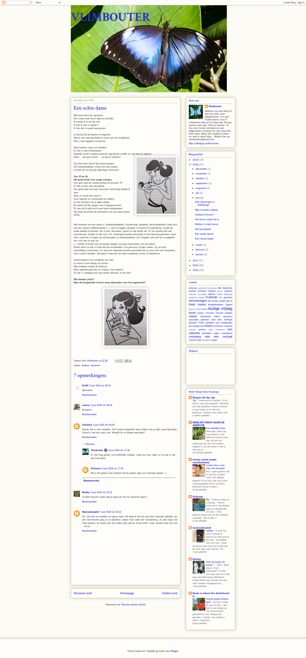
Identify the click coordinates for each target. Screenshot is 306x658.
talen (211, 330)
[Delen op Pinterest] (130, 361)
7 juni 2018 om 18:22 (110, 512)
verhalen (206, 333)
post (218, 322)
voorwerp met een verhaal (210, 336)
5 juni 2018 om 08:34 (101, 405)
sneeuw (192, 330)
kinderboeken (215, 304)
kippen (229, 304)
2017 (196, 260)
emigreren (193, 297)
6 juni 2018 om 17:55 (112, 468)
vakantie (194, 333)
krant (198, 309)
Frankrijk (211, 297)
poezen (193, 322)
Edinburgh (228, 294)
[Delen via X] (123, 361)
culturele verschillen (198, 294)
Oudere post (169, 593)
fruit (220, 297)
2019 (196, 159)
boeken (85, 365)
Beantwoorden (89, 395)
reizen (208, 325)
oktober (200, 178)
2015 (196, 270)
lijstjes (200, 313)
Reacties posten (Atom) (133, 604)
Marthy (86, 492)
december (202, 168)
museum (210, 313)
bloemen (227, 287)
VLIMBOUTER (110, 17)
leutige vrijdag (220, 308)
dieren (211, 294)
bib (219, 287)
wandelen (206, 340)
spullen (210, 530)
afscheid (202, 288)
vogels (216, 333)
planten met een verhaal (216, 319)
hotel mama (197, 304)
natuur (193, 316)
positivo (210, 322)
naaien (228, 312)
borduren (202, 291)
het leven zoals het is (220, 300)
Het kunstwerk (203, 229)
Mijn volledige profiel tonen (204, 143)
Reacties (90, 444)
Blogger (174, 651)
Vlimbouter (97, 450)
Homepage (127, 593)
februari (200, 249)
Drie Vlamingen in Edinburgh (205, 203)
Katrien (196, 559)
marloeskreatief (201, 527)
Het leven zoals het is (207, 219)
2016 (196, 265)
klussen (192, 309)
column (228, 290)
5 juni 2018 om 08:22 (100, 385)
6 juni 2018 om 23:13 (101, 492)
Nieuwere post (83, 593)
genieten (228, 297)
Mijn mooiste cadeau (206, 209)
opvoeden (194, 319)
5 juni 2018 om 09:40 (104, 424)
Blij (208, 499)
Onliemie (87, 424)
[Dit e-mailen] (116, 361)
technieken (220, 330)
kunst (204, 309)
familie (201, 297)
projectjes (227, 322)
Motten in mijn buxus (206, 224)
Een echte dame (204, 233)
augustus (201, 188)
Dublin (219, 294)
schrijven (218, 326)
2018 (196, 164)
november (202, 173)
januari (200, 254)
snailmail (227, 326)
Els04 (85, 385)
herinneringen (198, 300)
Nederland (205, 316)
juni (198, 197)
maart (199, 244)
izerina (86, 405)
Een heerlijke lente (216, 428)
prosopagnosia (196, 326)
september (202, 183)
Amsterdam (212, 288)
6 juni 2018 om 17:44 (119, 450)
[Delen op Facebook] (127, 361)
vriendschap (195, 340)
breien (212, 290)
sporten (202, 329)
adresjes (193, 288)
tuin (230, 329)
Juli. (194, 400)
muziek (219, 313)
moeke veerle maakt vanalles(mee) (204, 461)
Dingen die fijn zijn (203, 397)
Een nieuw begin (204, 238)
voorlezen (226, 333)
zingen (214, 340)
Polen (201, 322)
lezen (192, 312)
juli (197, 192)
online (217, 316)
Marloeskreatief (90, 512)
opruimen (95, 365)
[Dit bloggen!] (120, 361)
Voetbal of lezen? (204, 214)
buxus (220, 291)
